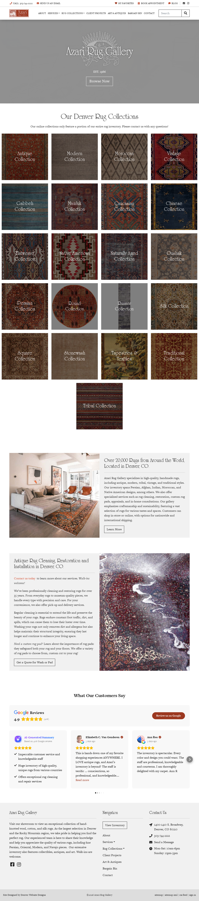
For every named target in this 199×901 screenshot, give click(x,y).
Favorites (126, 3)
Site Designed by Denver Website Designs (24, 895)
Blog (175, 3)
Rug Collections (72, 13)
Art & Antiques (117, 13)
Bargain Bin (135, 13)
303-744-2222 (162, 836)
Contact (149, 13)
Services (53, 13)
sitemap (159, 895)
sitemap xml (171, 895)
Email (50, 3)
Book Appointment (152, 3)
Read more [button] (82, 780)
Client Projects (96, 13)
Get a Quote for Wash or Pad (35, 662)
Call (23, 3)
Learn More (114, 529)
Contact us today (24, 578)
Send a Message (164, 842)
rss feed (183, 895)
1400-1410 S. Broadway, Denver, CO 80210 (168, 826)
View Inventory (115, 825)
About (42, 13)
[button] (9, 759)
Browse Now (99, 81)
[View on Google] (79, 739)
